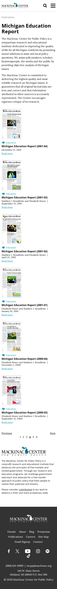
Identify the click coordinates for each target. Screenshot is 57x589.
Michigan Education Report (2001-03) (25, 197)
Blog (31, 531)
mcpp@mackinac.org (39, 565)
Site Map (43, 536)
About (22, 531)
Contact (38, 541)
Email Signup (22, 541)
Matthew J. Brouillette (13, 201)
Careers (30, 536)
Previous (7, 433)
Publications (8, 17)
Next (52, 433)
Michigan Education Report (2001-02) (25, 251)
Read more (7, 153)
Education (11, 142)
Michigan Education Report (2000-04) (25, 359)
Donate (11, 531)
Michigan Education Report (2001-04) (25, 146)
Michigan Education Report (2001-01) (25, 305)
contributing (25, 489)
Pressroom (43, 531)
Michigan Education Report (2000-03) (25, 412)
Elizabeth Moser (37, 201)
